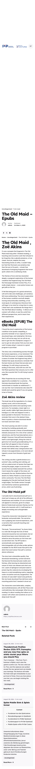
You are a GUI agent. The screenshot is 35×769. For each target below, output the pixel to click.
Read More (7, 689)
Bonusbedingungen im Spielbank (19, 716)
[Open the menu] (30, 46)
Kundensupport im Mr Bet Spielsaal (20, 721)
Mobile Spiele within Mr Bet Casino (20, 724)
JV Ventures (22, 46)
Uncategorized (7, 209)
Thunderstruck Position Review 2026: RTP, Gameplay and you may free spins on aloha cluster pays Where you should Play (17, 652)
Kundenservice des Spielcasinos (19, 713)
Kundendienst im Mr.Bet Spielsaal (19, 719)
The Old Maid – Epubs (11, 630)
